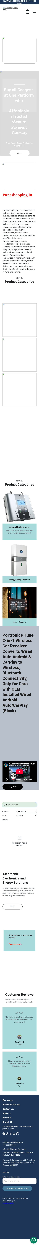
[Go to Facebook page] (3, 1133)
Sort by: (4, 815)
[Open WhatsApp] (33, 1240)
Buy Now (12, 787)
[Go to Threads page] (7, 1133)
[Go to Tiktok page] (10, 1133)
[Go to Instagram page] (17, 1133)
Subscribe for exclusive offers (17, 1188)
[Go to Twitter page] (14, 1133)
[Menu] (34, 12)
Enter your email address (11, 1177)
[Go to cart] (27, 11)
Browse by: (5, 811)
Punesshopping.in (10, 210)
